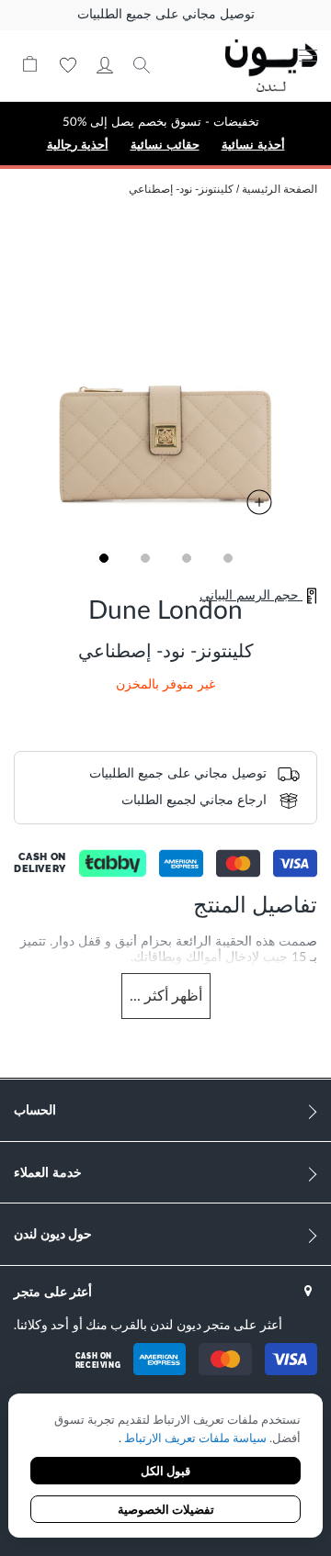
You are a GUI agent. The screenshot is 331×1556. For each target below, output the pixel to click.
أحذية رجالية (77, 144)
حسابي (105, 65)
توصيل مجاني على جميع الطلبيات (166, 14)
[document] (165, 1467)
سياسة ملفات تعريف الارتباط (194, 1439)
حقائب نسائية (165, 144)
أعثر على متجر (53, 1291)
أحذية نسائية (253, 144)
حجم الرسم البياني (251, 595)
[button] (103, 558)
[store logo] (271, 65)
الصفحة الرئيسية (279, 189)
